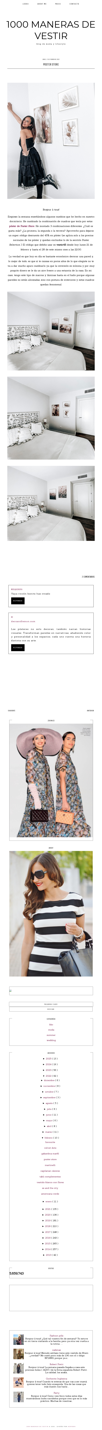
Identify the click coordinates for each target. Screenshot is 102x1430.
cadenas (56, 1350)
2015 (48, 1243)
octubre (49, 1091)
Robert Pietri (56, 1364)
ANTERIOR (90, 710)
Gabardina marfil (50, 1153)
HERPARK (72, 1426)
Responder (17, 601)
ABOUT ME (42, 4)
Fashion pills (56, 1335)
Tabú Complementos (50, 1176)
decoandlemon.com (23, 621)
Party (57, 1393)
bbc (51, 1024)
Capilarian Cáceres (50, 1171)
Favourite (50, 1142)
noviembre (49, 1086)
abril (49, 1126)
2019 (48, 1220)
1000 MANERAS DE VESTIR (51, 30)
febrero (49, 1137)
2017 (48, 1232)
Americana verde (50, 1193)
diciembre (49, 1080)
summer (51, 1035)
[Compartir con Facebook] (43, 72)
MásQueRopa (16, 589)
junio (49, 1114)
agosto (49, 1103)
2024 (49, 1064)
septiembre (49, 1097)
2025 (49, 1058)
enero (49, 1201)
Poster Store (50, 1159)
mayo (49, 1120)
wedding (51, 1040)
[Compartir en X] (48, 72)
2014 (48, 1249)
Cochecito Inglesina (56, 1378)
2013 (49, 1255)
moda (51, 1029)
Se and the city (50, 1188)
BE (12, 617)
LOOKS (26, 4)
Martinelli (50, 1165)
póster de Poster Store (21, 226)
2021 (48, 1209)
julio (49, 1109)
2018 (48, 1226)
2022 (49, 1076)
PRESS (58, 4)
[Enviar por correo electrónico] (58, 72)
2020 (48, 1214)
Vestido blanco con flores (50, 1182)
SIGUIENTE (11, 710)
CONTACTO (74, 4)
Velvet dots (50, 1148)
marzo (49, 1132)
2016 (48, 1237)
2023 (49, 1070)
